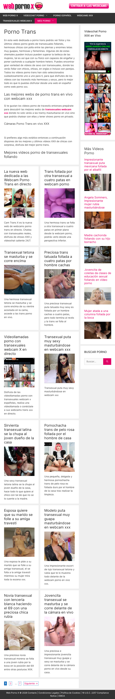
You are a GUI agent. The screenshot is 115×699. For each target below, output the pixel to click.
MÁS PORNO (43, 20)
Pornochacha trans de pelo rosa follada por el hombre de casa (59, 431)
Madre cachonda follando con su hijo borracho (97, 238)
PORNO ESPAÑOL (62, 15)
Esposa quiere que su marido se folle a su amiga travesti (18, 516)
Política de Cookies (70, 692)
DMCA (61, 696)
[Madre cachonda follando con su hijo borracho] (97, 261)
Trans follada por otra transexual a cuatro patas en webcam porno (58, 177)
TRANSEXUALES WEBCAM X (17, 20)
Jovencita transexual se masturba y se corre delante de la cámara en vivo (58, 603)
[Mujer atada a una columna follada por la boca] (97, 337)
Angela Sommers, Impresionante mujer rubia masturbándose (96, 202)
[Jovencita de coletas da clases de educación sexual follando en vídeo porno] (97, 302)
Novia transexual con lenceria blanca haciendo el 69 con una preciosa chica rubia (18, 606)
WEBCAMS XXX (85, 15)
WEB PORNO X (10, 15)
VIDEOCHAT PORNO (33, 15)
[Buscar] (107, 361)
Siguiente (31, 683)
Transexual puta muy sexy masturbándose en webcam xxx (57, 343)
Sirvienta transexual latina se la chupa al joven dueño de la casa (19, 433)
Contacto (32, 692)
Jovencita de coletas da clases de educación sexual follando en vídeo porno (97, 276)
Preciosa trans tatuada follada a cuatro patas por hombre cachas (58, 258)
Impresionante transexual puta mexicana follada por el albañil (95, 164)
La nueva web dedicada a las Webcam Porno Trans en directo (17, 177)
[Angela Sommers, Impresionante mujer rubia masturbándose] (97, 226)
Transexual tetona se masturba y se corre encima (19, 256)
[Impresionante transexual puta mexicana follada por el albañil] (97, 189)
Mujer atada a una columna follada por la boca (97, 314)
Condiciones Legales (49, 692)
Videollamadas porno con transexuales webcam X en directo (16, 345)
